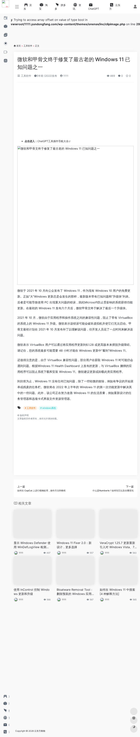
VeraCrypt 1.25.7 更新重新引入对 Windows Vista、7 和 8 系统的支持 (117, 545)
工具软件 (28, 45)
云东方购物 (39, 731)
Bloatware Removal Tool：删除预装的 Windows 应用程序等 (75, 592)
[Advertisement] (60, 112)
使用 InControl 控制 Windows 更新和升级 (32, 592)
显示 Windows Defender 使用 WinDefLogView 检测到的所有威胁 (32, 545)
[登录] (135, 7)
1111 (65, 75)
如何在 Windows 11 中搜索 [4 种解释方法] (117, 592)
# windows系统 (48, 408)
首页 (18, 45)
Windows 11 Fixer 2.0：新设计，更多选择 (74, 545)
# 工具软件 (30, 408)
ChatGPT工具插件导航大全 (47, 141)
